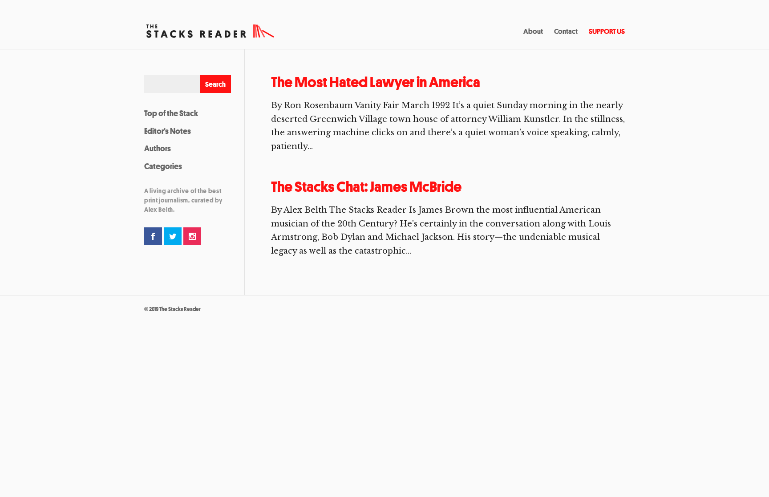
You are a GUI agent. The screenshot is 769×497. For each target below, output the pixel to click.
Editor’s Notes (167, 130)
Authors (157, 148)
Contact (566, 32)
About (533, 32)
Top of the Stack (171, 113)
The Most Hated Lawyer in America (375, 82)
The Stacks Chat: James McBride (366, 187)
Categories (163, 166)
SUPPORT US (607, 32)
